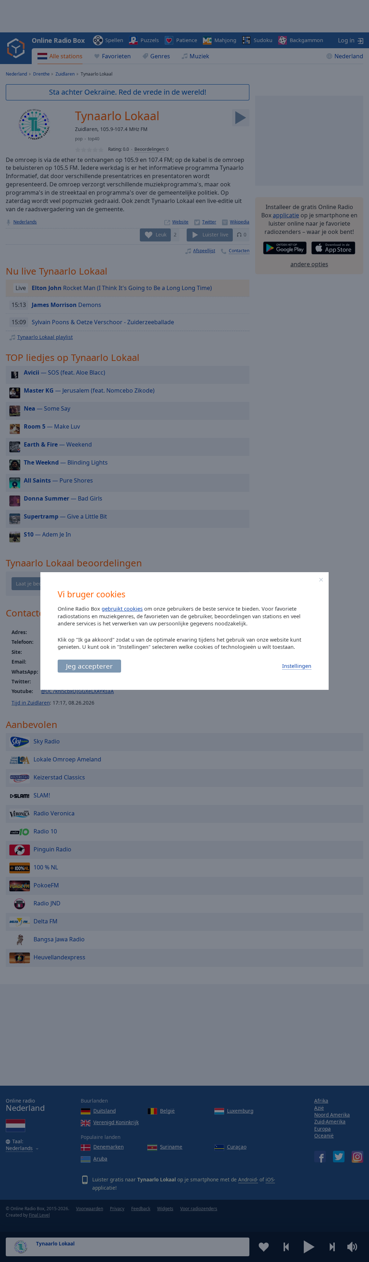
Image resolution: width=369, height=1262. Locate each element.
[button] (321, 580)
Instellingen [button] (296, 665)
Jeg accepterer (89, 665)
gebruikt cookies (122, 608)
